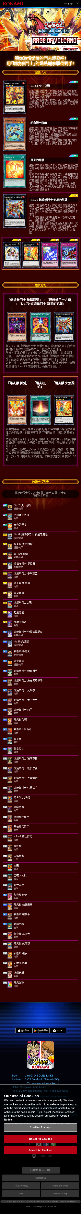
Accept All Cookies (40, 1150)
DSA (21, 1193)
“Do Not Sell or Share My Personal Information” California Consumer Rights (40, 1201)
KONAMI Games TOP (40, 1170)
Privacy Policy (21, 1186)
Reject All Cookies (40, 1138)
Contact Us (40, 1178)
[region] (40, 1120)
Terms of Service (60, 1186)
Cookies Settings (60, 1193)
